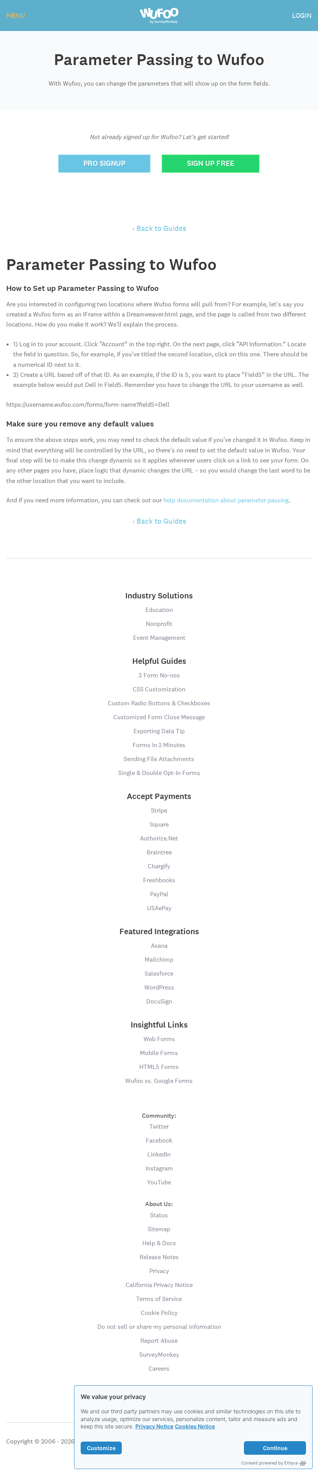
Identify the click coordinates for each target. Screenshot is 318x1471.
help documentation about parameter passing (226, 500)
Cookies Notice (195, 1426)
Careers (159, 1368)
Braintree (159, 852)
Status (159, 1215)
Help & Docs (159, 1243)
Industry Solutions (159, 595)
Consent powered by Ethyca (269, 1463)
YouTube (159, 1182)
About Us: (159, 1203)
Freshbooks (159, 880)
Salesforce (159, 973)
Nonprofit (159, 624)
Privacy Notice (154, 1426)
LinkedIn (159, 1154)
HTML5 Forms (159, 1067)
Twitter (159, 1126)
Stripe (159, 810)
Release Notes (159, 1257)
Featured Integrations (159, 931)
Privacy (159, 1271)
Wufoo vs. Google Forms (159, 1081)
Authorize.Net (159, 838)
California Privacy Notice (159, 1285)
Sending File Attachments (159, 759)
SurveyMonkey (159, 1355)
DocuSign (159, 1001)
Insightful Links (159, 1024)
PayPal (159, 894)
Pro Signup (104, 163)
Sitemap (159, 1229)
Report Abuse (159, 1341)
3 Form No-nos (159, 675)
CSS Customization (159, 689)
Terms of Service (159, 1299)
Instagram (159, 1168)
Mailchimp (159, 959)
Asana (159, 946)
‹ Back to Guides (159, 228)
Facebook (159, 1140)
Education (159, 610)
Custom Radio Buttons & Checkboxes (159, 703)
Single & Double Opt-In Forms (159, 773)
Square (159, 824)
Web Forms (159, 1039)
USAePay (159, 908)
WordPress (159, 987)
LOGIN (302, 15)
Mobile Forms (159, 1053)
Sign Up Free (210, 163)
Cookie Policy (159, 1313)
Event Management (159, 638)
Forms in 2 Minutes (159, 745)
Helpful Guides (159, 661)
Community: (159, 1115)
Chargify (159, 866)
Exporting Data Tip (159, 731)
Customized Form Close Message (159, 717)
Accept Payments (159, 796)
